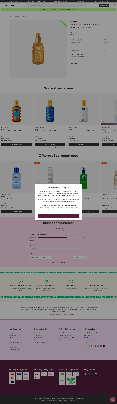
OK (58, 216)
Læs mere (66, 210)
